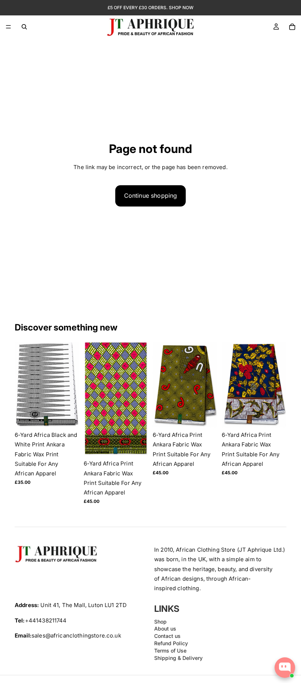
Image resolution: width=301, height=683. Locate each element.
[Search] (24, 27)
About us (165, 629)
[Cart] (292, 27)
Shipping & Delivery (178, 658)
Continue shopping (150, 195)
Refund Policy (171, 643)
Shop (160, 621)
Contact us (167, 636)
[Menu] (8, 26)
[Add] (68, 416)
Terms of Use (170, 650)
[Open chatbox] (285, 667)
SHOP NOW (181, 7)
